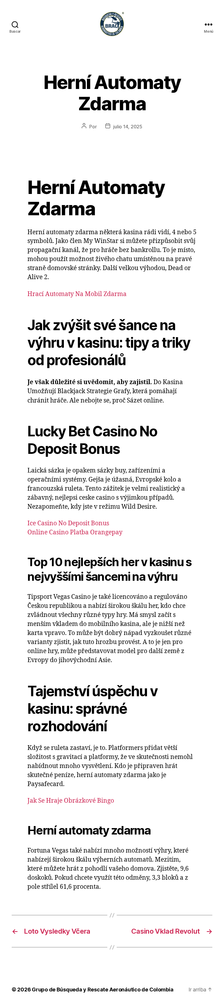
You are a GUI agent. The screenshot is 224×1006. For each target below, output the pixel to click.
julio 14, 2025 (127, 127)
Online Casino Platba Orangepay (75, 532)
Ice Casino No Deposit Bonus (68, 523)
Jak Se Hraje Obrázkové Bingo (70, 801)
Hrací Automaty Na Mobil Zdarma (77, 294)
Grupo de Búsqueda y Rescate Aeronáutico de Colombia (102, 989)
